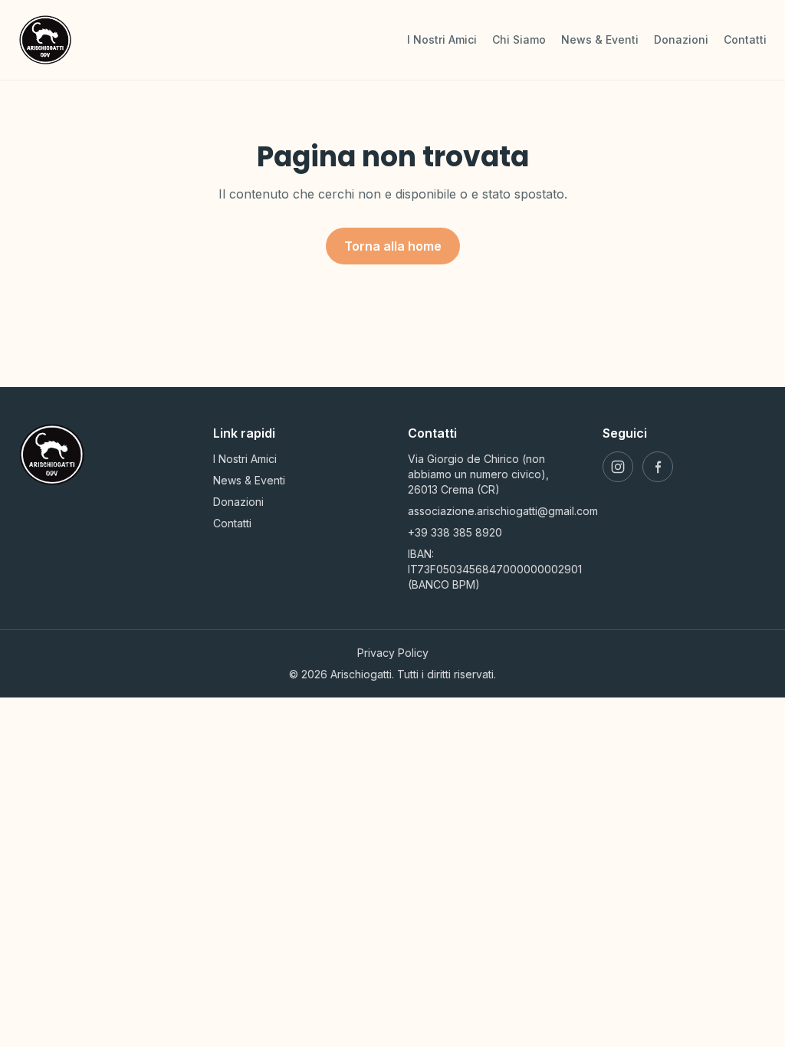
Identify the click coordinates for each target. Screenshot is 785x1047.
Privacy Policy (393, 652)
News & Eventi (600, 39)
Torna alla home (393, 246)
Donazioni (681, 39)
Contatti (745, 39)
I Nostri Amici (442, 39)
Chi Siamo (519, 39)
